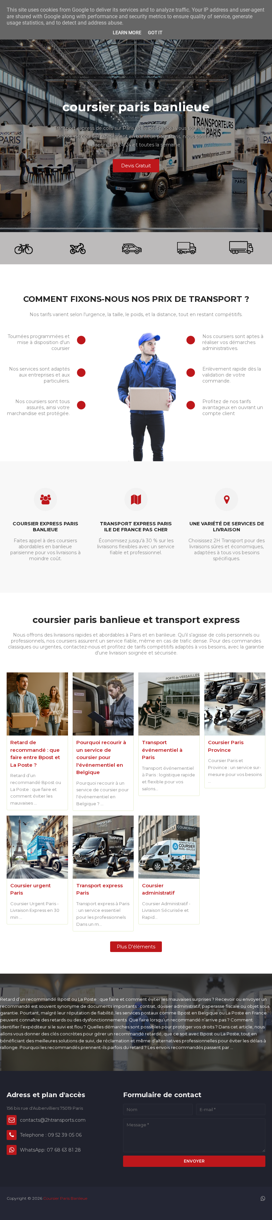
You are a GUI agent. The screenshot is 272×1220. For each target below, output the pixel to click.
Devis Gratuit (136, 166)
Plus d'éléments (136, 947)
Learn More (127, 32)
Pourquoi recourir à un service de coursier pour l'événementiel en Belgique (101, 757)
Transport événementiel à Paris (162, 749)
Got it (155, 32)
